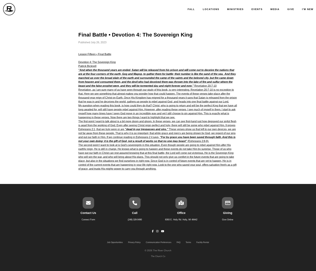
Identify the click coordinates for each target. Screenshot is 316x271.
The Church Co (158, 256)
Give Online (227, 219)
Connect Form (88, 219)
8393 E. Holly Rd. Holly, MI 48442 (181, 219)
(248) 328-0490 (135, 219)
